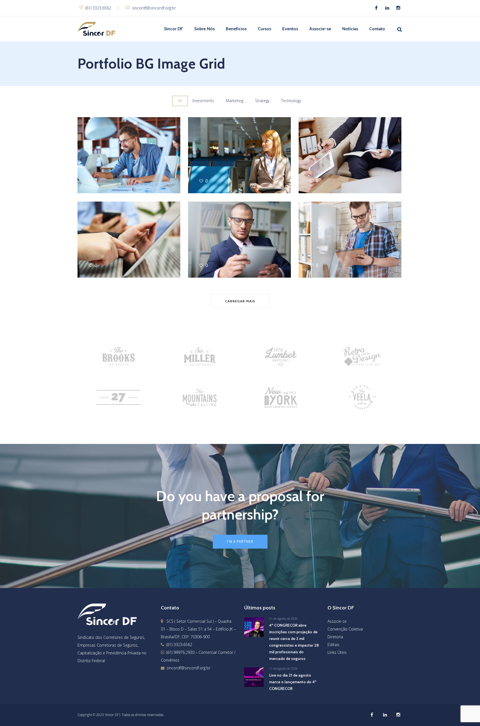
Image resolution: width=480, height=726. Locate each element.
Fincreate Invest (211, 235)
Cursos (264, 28)
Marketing (234, 100)
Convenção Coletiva (345, 629)
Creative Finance (101, 150)
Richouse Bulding (103, 235)
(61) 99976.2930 (180, 652)
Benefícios (236, 28)
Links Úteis (337, 652)
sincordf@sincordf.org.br (154, 8)
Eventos (290, 28)
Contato (377, 28)
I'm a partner (240, 541)
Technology (291, 100)
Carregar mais (240, 301)
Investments (203, 100)
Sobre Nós (204, 28)
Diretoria (335, 636)
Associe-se (320, 28)
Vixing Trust (315, 235)
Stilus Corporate (322, 150)
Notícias (350, 28)
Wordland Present (214, 150)
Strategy (262, 100)
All (180, 100)
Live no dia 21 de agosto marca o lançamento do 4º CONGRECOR (292, 682)
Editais (333, 644)
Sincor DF (173, 28)
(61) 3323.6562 (98, 8)
